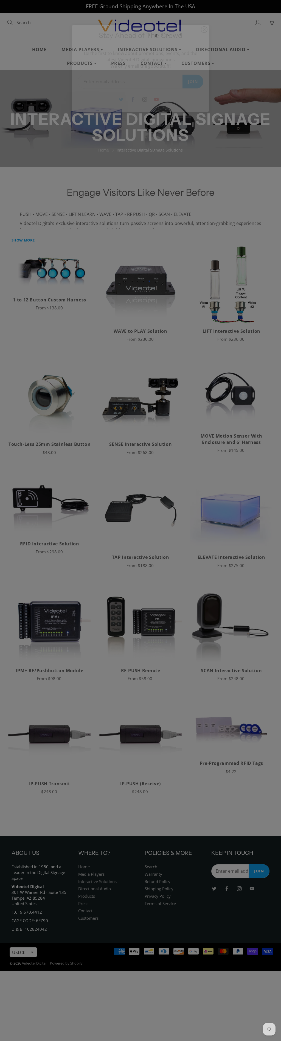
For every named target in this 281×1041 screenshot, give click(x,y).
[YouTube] (156, 99)
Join (193, 81)
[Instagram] (144, 99)
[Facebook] (132, 99)
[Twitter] (121, 99)
